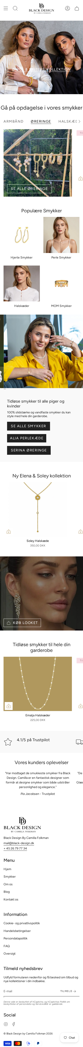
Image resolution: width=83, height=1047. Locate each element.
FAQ (7, 946)
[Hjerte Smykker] (22, 235)
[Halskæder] (22, 284)
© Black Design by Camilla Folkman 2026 (28, 1033)
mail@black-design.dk (19, 843)
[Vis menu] (5, 8)
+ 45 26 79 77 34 (15, 848)
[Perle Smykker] (61, 235)
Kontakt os (11, 899)
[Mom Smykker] (61, 284)
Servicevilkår (41, 1004)
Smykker (10, 876)
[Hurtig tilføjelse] (9, 531)
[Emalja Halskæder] (38, 684)
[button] (15, 8)
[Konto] (67, 8)
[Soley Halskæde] (38, 509)
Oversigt (9, 953)
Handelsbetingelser (17, 931)
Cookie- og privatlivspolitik (22, 923)
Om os (8, 884)
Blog (7, 892)
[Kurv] (76, 8)
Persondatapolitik (15, 938)
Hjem (7, 869)
